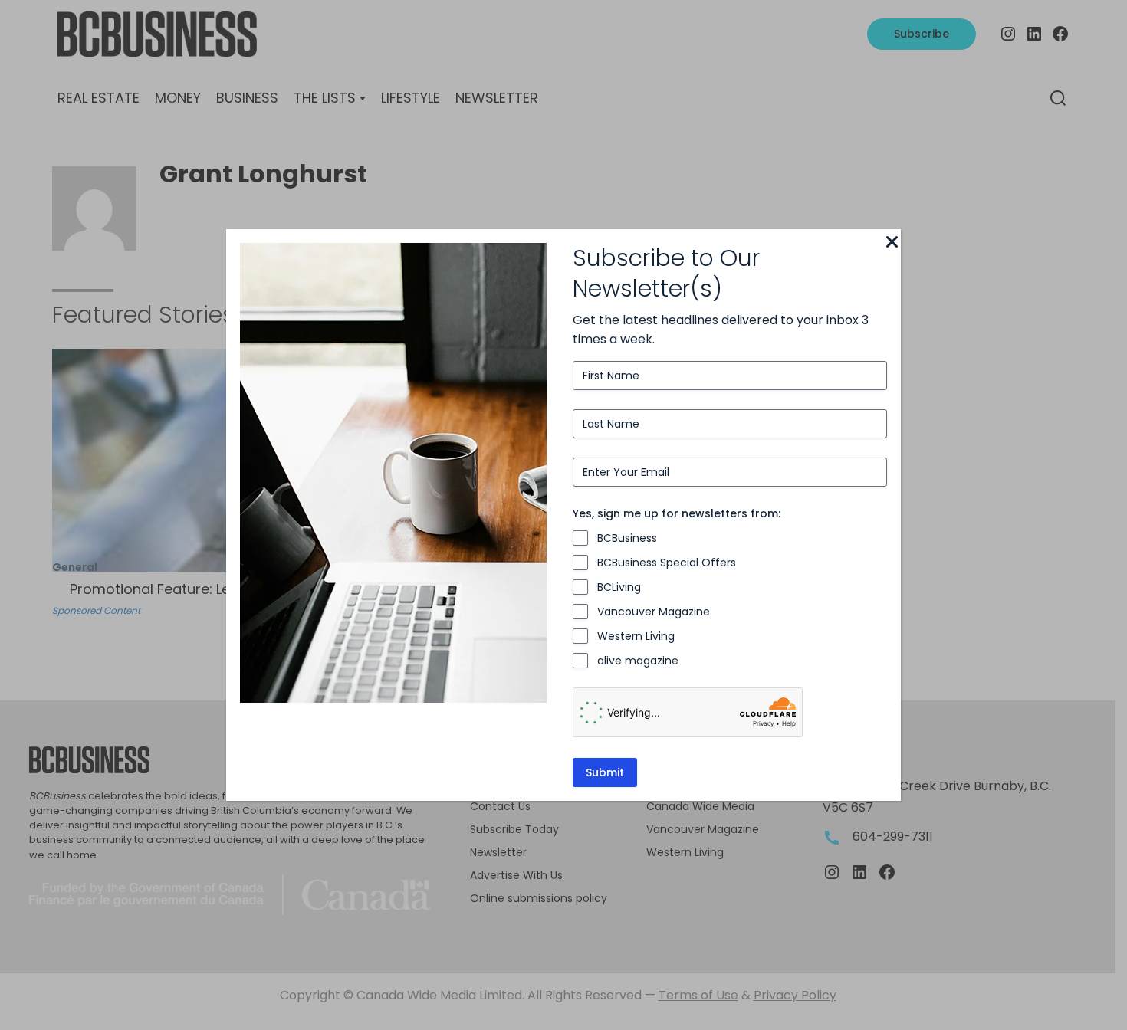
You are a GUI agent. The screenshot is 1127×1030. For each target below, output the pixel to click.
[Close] (891, 243)
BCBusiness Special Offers (666, 562)
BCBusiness (627, 538)
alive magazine (637, 660)
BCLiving (619, 587)
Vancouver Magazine (653, 611)
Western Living (636, 636)
